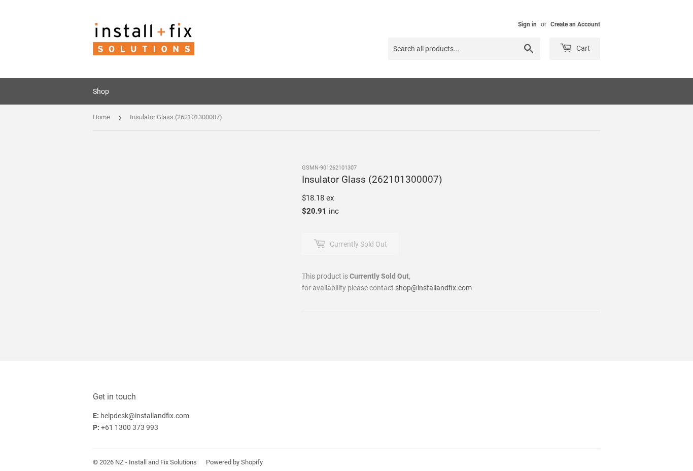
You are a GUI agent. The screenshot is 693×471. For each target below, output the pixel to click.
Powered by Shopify (234, 462)
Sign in (527, 24)
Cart (582, 48)
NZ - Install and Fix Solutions (156, 462)
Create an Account (575, 24)
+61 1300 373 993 (129, 427)
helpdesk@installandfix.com (144, 416)
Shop (101, 91)
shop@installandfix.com (433, 288)
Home (101, 117)
